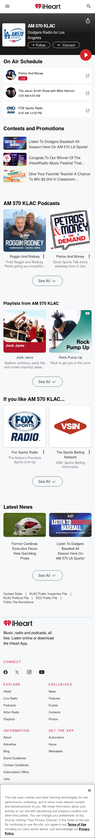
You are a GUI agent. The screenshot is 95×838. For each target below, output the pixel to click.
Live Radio (10, 698)
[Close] (89, 790)
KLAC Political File (16, 598)
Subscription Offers (16, 772)
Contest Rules (12, 593)
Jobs (6, 779)
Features (54, 698)
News (52, 691)
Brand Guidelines (14, 758)
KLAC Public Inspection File (48, 593)
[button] (86, 55)
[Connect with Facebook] (5, 671)
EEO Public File (46, 598)
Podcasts (9, 705)
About (7, 737)
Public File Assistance (18, 602)
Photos (53, 719)
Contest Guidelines (16, 765)
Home (52, 744)
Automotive (56, 737)
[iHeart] (47, 6)
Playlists (9, 719)
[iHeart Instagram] (29, 671)
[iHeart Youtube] (42, 671)
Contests (55, 712)
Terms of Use (77, 824)
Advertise (9, 744)
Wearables (56, 751)
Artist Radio (11, 712)
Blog (6, 751)
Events (53, 705)
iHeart (7, 691)
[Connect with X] (17, 671)
